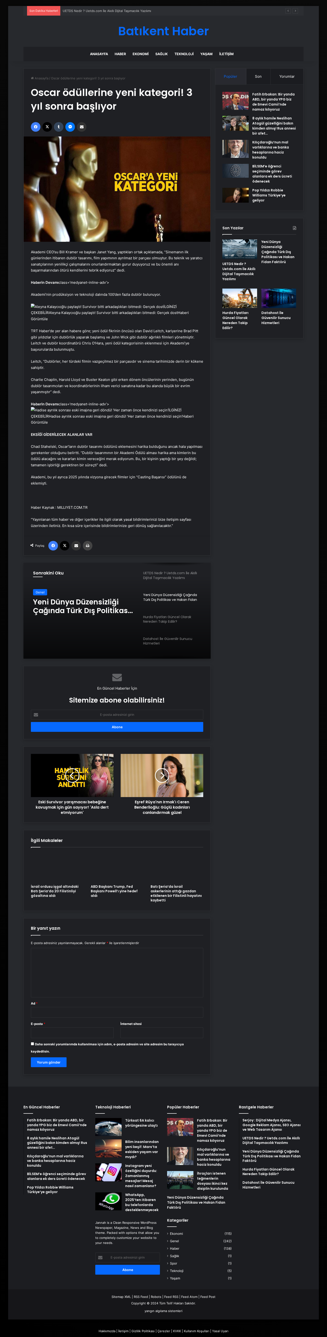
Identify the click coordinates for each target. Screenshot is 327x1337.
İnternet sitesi (131, 1024)
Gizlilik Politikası (143, 1331)
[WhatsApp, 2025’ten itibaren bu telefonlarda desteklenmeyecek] (108, 1201)
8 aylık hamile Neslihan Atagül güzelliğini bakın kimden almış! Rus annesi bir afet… (274, 126)
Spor (173, 1263)
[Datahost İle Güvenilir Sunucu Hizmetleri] (278, 298)
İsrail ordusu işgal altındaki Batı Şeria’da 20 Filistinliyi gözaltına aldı (55, 891)
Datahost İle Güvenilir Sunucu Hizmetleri (276, 317)
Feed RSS (171, 1297)
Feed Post (207, 1297)
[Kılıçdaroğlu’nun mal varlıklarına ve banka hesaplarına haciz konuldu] (235, 149)
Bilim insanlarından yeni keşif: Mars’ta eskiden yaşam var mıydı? (142, 1149)
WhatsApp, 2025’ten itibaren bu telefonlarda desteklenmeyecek (141, 1202)
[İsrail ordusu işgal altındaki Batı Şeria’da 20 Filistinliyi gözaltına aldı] (57, 867)
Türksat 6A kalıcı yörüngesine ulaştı (141, 1123)
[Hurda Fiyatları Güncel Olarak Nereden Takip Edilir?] (239, 298)
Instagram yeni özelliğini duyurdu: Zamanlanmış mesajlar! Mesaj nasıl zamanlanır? (141, 1175)
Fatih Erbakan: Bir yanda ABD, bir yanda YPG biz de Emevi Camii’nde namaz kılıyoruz (273, 102)
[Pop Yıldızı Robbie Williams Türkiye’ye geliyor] (235, 195)
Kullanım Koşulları (196, 1331)
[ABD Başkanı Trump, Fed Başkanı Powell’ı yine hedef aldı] (117, 867)
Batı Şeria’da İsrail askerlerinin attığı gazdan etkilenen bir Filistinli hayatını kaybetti (176, 893)
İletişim (226, 54)
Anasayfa (99, 54)
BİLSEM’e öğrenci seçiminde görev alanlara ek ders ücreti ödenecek (272, 174)
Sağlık (161, 54)
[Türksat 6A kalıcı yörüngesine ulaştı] (108, 1127)
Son (258, 76)
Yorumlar (287, 76)
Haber (120, 54)
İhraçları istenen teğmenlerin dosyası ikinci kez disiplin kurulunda (212, 1181)
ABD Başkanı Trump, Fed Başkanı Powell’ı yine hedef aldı (114, 891)
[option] (117, 611)
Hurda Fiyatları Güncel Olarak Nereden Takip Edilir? (235, 320)
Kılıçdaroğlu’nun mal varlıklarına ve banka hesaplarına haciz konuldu (270, 150)
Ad (34, 1003)
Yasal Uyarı (220, 1331)
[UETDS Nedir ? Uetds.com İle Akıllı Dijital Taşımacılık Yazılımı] (239, 249)
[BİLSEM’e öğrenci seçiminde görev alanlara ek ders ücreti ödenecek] (235, 171)
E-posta (38, 1024)
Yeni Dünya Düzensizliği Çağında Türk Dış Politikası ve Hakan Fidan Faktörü (277, 251)
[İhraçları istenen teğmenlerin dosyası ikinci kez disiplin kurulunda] (180, 1180)
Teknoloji (184, 54)
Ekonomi (141, 54)
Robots (156, 1297)
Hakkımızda (107, 1331)
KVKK (177, 1331)
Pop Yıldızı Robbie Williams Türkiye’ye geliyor (269, 195)
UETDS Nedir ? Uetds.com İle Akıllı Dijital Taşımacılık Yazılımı (238, 271)
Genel (174, 1241)
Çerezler (164, 1331)
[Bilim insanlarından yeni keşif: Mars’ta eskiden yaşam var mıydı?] (108, 1148)
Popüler (230, 76)
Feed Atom (189, 1297)
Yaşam (206, 54)
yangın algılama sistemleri (163, 1311)
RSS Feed (141, 1297)
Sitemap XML (121, 1297)
